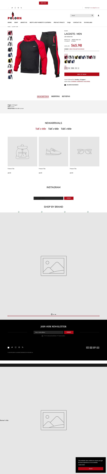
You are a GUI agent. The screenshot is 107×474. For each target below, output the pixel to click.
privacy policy (62, 336)
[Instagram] (15, 8)
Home (9, 27)
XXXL (72, 68)
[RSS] (21, 8)
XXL (66, 68)
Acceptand (54, 335)
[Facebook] (9, 8)
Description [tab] (43, 96)
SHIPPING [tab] (55, 96)
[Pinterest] (18, 8)
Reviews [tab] (66, 96)
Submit (69, 198)
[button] (51, 314)
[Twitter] (12, 8)
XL (69, 68)
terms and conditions (51, 336)
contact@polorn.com (94, 8)
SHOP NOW (43, 3)
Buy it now (81, 74)
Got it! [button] (90, 468)
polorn (66, 31)
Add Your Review (68, 37)
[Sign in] (98, 15)
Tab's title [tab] (41, 129)
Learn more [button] (81, 464)
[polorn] (14, 15)
